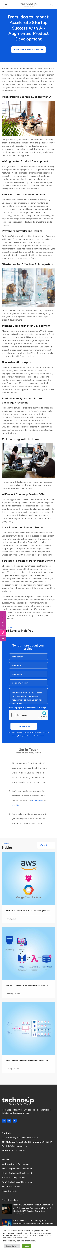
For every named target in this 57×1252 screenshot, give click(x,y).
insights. (15, 805)
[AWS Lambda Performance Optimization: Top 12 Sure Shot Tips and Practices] (28, 1028)
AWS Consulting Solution (13, 1177)
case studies (37, 800)
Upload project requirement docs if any (26, 707)
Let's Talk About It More (26, 49)
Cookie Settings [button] (12, 1246)
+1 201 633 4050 (17, 1150)
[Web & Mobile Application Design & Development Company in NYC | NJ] (28, 4)
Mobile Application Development (17, 1168)
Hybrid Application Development (17, 1173)
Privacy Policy (17, 736)
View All (44, 845)
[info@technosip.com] (3, 638)
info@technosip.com (17, 1146)
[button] (51, 5)
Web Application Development (16, 1164)
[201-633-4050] (3, 632)
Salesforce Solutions (11, 1186)
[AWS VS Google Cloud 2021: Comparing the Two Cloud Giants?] (28, 878)
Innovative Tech (9, 1191)
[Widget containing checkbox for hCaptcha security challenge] (28, 715)
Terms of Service (33, 736)
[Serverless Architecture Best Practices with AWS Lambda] (28, 953)
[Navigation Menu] (6, 4)
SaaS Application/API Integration (17, 1182)
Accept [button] (26, 1246)
